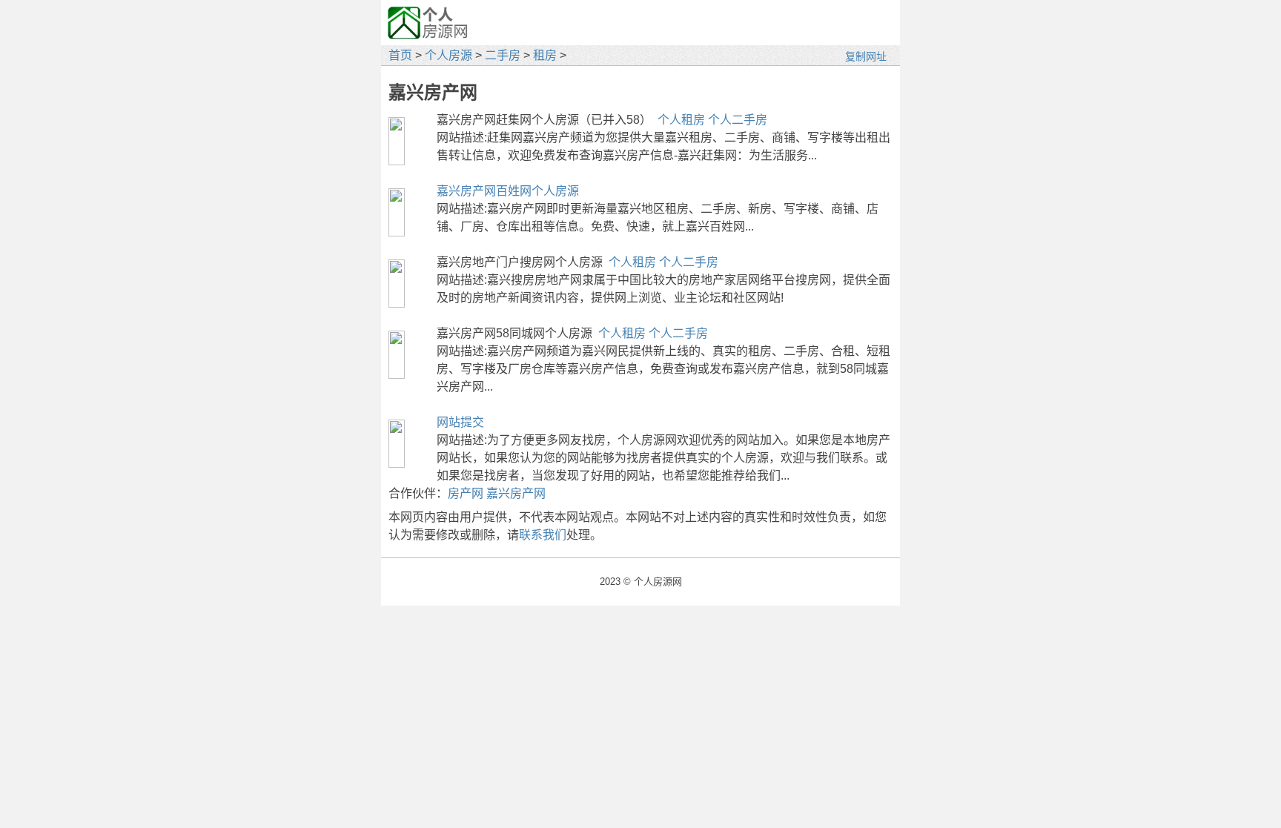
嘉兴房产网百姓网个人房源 (508, 191)
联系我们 (542, 535)
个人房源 (448, 55)
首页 (400, 55)
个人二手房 (737, 119)
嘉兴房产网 (516, 493)
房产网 (465, 493)
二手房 (502, 55)
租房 (545, 55)
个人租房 (681, 119)
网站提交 (460, 422)
